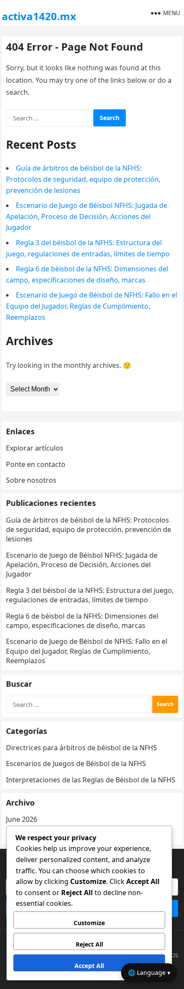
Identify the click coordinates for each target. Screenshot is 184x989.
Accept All (89, 966)
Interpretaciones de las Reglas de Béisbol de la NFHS (90, 780)
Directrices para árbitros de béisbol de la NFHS (81, 747)
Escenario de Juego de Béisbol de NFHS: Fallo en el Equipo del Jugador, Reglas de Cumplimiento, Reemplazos (91, 306)
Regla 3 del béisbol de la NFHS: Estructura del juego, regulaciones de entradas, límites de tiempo (90, 595)
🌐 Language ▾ (149, 972)
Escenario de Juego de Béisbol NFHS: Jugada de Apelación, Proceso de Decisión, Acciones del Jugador (86, 216)
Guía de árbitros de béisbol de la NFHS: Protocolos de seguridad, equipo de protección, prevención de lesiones (83, 179)
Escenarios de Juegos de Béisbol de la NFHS (76, 763)
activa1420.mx (39, 16)
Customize (89, 923)
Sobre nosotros (31, 480)
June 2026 (21, 819)
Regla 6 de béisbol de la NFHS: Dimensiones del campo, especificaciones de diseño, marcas (82, 620)
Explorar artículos (34, 448)
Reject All (89, 944)
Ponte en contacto (35, 464)
